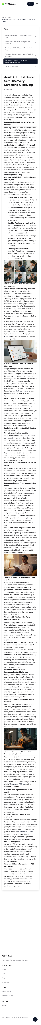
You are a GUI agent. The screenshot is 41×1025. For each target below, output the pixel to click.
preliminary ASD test (25, 832)
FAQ (3, 974)
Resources (5, 982)
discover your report (26, 518)
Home (4, 17)
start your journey (22, 391)
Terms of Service (7, 996)
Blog (9, 17)
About (4, 970)
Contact (4, 1005)
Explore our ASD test (18, 784)
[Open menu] (37, 4)
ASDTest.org (7, 956)
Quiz (30, 4)
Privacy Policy (6, 991)
